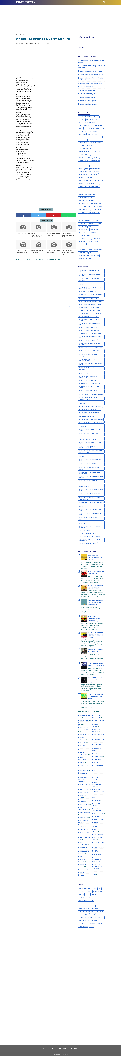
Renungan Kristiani (84, 888)
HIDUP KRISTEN (25, 2)
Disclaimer (74, 1048)
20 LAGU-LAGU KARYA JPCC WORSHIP (89, 316)
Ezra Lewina (91, 215)
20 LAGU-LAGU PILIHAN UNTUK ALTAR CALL (90, 330)
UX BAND (99, 206)
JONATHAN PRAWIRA (94, 171)
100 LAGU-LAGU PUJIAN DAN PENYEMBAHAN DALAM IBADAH (90, 275)
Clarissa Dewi (83, 224)
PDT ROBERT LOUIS (84, 255)
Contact (53, 1048)
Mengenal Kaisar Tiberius (87, 97)
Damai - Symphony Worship (88, 104)
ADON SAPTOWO (83, 174)
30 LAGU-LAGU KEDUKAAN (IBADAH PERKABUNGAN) (88, 376)
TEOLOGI (41, 2)
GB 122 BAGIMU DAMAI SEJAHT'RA (53, 234)
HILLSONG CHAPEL (96, 209)
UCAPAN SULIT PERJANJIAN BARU (87, 923)
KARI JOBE (96, 157)
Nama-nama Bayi (83, 914)
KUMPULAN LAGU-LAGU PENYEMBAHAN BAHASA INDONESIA (89, 485)
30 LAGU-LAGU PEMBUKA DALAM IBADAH (89, 383)
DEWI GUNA (90, 183)
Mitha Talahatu (93, 241)
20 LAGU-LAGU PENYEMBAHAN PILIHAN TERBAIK (89, 319)
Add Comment (45, 43)
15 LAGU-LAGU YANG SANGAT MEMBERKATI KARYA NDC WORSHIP (90, 288)
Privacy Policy (63, 1048)
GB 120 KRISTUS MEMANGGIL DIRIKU (22, 251)
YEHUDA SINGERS (97, 192)
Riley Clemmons (92, 244)
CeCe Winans (82, 250)
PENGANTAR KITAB (84, 909)
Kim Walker (82, 183)
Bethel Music (83, 195)
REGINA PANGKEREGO (85, 151)
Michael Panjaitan (84, 218)
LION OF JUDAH (96, 238)
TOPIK (82, 2)
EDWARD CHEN (94, 174)
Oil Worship (82, 206)
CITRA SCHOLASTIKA (94, 212)
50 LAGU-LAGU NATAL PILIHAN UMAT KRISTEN (91, 419)
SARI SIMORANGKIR (97, 125)
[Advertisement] (60, 18)
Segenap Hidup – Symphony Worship (91, 83)
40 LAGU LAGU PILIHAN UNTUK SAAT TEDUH (90, 406)
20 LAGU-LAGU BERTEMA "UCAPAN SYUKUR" (90, 313)
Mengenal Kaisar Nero (86, 87)
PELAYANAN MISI (83, 926)
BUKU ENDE (84, 720)
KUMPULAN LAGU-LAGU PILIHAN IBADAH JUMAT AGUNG (91, 489)
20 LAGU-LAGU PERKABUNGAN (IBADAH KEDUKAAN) (89, 324)
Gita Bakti (96, 117)
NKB (87, 119)
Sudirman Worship (84, 221)
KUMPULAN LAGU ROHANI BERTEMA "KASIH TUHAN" (90, 430)
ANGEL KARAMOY (83, 247)
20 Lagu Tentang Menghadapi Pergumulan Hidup (87, 359)
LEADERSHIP (82, 897)
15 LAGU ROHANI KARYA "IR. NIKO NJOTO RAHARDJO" (89, 279)
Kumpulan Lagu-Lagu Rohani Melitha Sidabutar (90, 522)
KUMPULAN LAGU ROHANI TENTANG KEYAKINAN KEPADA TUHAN (88, 447)
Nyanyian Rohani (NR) (85, 117)
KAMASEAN (82, 189)
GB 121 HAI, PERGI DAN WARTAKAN (53, 251)
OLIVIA (99, 224)
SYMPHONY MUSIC (89, 128)
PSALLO (81, 122)
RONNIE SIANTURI (93, 226)
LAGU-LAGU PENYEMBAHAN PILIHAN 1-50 (89, 536)
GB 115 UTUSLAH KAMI (23, 233)
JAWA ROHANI (92, 224)
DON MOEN (92, 140)
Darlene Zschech (95, 169)
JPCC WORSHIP (94, 131)
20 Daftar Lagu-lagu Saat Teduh (88, 299)
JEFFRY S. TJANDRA (83, 169)
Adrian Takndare (84, 203)
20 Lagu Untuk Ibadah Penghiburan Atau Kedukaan (91, 364)
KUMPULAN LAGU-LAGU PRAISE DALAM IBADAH (91, 502)
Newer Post (20, 307)
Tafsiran (81, 912)
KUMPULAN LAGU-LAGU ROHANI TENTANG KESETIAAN (90, 514)
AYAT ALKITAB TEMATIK (85, 903)
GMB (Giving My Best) (85, 148)
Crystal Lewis (94, 229)
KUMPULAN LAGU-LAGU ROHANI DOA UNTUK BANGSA (91, 505)
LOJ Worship (91, 206)
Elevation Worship (84, 235)
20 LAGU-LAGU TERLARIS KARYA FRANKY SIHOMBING (89, 344)
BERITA (102, 912)
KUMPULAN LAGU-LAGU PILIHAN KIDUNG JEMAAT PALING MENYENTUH (89, 494)
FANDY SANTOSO (83, 232)
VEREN (97, 183)
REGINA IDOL (82, 244)
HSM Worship (83, 212)
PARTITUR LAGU (51, 2)
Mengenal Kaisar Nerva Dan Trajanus (91, 71)
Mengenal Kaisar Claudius (87, 90)
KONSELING (101, 917)
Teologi (89, 897)
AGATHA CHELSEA (83, 229)
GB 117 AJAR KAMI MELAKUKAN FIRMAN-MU (68, 252)
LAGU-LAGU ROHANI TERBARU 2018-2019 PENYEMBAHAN (89, 539)
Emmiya (90, 250)
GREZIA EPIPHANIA (84, 166)
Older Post (71, 307)
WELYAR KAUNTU (83, 160)
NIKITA (80, 128)
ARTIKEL (88, 894)
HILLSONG (81, 119)
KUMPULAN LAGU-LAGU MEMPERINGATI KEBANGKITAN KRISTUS (89, 481)
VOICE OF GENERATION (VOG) (86, 200)
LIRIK (82, 750)
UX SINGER (95, 221)
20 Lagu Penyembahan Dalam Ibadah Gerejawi (89, 355)
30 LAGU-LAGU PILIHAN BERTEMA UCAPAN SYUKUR (90, 387)
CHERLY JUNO (93, 232)
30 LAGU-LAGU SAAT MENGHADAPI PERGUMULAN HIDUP (88, 398)
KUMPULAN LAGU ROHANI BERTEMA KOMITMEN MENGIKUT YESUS (88, 434)
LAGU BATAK (84, 792)
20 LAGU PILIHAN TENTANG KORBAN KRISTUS (91, 307)
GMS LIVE (81, 145)
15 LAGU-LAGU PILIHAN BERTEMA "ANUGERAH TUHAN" (91, 283)
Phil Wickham (95, 255)
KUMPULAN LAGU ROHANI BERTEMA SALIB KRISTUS (90, 442)
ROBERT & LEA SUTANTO (85, 157)
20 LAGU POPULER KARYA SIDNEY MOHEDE (90, 310)
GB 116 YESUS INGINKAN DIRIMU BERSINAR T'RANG (36, 235)
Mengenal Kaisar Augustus (88, 100)
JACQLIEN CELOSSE (95, 160)
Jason (95, 163)
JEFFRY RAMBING (83, 171)
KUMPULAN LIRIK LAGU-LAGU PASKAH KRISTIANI (89, 518)
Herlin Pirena (99, 180)
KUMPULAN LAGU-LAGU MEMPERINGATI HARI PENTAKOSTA (91, 477)
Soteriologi (94, 909)
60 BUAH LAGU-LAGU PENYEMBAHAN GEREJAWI (91, 422)
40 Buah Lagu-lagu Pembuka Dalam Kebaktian (89, 402)
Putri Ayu (94, 218)
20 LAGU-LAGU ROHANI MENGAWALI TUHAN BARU (90, 336)
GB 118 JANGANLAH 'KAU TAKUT (37, 251)
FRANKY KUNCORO (96, 203)
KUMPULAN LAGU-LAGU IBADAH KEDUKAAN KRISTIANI (90, 455)
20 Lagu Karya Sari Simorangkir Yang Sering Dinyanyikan (90, 351)
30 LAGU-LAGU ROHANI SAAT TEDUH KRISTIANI (91, 395)
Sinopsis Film (95, 920)
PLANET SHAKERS (95, 119)
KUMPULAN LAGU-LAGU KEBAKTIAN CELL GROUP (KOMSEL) (89, 472)
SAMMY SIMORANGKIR (85, 258)
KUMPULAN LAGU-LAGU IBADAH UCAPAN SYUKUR (89, 468)
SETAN (91, 926)
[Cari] (104, 2)
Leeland (81, 163)
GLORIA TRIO (82, 134)
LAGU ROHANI (93, 2)
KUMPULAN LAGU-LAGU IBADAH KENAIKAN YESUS (90, 460)
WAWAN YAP (88, 163)
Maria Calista (83, 241)
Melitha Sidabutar (92, 189)
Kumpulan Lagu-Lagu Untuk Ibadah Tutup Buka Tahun (91, 527)
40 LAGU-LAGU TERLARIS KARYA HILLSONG (90, 412)
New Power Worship (85, 192)
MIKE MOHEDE (83, 215)
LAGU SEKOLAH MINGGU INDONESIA (88, 533)
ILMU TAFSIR (95, 894)
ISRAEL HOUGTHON (94, 186)
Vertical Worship (84, 209)
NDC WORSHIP (83, 140)
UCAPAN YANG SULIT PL (85, 891)
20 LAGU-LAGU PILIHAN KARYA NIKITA (88, 327)
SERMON (81, 894)
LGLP (91, 180)
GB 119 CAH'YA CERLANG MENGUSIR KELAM (68, 235)
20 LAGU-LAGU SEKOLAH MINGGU (88, 340)
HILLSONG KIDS (83, 186)
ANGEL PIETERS (95, 166)
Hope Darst (91, 195)
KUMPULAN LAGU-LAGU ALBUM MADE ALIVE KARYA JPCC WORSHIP (90, 451)
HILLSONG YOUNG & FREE (85, 177)
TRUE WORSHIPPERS (84, 125)
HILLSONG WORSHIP (84, 154)
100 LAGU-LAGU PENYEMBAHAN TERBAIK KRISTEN (89, 270)
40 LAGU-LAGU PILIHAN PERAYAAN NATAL (90, 409)
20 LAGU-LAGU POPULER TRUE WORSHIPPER (90, 333)
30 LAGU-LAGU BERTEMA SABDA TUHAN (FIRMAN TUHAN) (89, 372)
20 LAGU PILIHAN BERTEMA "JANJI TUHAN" (90, 304)
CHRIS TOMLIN (89, 145)
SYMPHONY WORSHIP (96, 143)
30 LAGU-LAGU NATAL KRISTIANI (87, 380)
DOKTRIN (92, 914)
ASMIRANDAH (93, 247)
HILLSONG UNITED (84, 131)
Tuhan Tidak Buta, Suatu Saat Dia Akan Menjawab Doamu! (95, 680)
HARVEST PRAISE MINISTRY (86, 137)
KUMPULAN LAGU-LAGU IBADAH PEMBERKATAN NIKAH (87, 464)
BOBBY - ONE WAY (83, 180)
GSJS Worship (98, 250)
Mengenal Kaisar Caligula (87, 94)
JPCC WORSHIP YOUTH (85, 238)
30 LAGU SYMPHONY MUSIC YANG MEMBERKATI (88, 368)
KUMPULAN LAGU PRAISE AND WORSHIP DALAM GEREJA (89, 425)
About (45, 1048)
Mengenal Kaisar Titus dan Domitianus (91, 74)
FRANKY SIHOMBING (90, 122)
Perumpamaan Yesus (92, 912)
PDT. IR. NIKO (98, 137)
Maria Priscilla (83, 252)
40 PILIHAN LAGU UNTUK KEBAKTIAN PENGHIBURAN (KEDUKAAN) (88, 415)
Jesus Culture (97, 151)
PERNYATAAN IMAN (84, 920)
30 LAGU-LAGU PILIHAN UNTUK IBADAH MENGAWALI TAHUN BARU (89, 391)
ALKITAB (100, 923)
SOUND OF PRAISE (92, 134)
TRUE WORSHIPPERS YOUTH (86, 198)
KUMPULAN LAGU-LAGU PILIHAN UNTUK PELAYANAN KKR (89, 498)
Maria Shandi (100, 128)
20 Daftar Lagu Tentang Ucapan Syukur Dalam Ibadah (90, 295)
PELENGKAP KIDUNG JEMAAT (83, 729)
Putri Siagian (83, 226)
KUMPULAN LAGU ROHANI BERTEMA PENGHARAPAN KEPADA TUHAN (88, 438)
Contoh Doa (92, 917)
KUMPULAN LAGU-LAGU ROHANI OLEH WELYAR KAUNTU (91, 509)
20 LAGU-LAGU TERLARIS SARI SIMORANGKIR (90, 348)
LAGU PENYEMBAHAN (84, 530)
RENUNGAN (62, 2)
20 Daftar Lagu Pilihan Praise (87, 291)
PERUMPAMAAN (73, 2)
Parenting (99, 906)
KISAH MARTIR (82, 917)
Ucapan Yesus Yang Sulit (86, 900)
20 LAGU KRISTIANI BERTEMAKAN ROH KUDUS (91, 301)
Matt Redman (93, 252)
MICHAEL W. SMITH (84, 143)
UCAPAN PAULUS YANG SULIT (86, 906)
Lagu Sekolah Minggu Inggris (88, 543)
